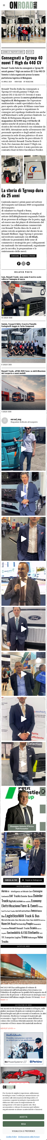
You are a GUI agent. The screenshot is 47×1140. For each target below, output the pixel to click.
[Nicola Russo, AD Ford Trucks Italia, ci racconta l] (23, 629)
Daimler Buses (27, 896)
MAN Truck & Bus (28, 915)
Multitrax (42, 920)
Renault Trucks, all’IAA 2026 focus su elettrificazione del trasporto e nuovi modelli (23, 372)
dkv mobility (27, 901)
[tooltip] (19, 263)
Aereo (4, 891)
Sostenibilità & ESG (17, 932)
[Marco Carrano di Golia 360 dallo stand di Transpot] (23, 719)
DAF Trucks (14, 896)
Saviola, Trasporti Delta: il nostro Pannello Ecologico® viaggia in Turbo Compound (18, 325)
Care (31, 891)
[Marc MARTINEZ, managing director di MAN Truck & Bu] (23, 494)
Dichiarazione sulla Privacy (29, 1137)
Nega (23, 1123)
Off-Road (11, 924)
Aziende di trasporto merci (13, 52)
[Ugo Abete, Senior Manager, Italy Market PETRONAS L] (23, 674)
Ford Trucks (11, 911)
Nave (4, 923)
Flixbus (40, 906)
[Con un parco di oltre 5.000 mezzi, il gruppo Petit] (23, 809)
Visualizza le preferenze (23, 1131)
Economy (36, 900)
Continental (5, 896)
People (29, 924)
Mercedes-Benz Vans (26, 920)
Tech (40, 933)
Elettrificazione (10, 905)
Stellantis (33, 932)
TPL (2, 937)
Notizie (30, 52)
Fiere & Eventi (29, 905)
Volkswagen (32, 937)
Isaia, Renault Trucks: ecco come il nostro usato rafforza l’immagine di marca (21, 278)
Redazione (29, 82)
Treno (24, 937)
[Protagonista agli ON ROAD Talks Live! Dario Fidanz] (23, 584)
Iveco (34, 910)
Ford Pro (4, 911)
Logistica (11, 915)
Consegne (15, 256)
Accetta (23, 1116)
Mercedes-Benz (13, 920)
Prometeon (5, 928)
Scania (33, 928)
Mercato (4, 919)
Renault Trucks (28, 256)
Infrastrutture (24, 910)
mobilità (37, 919)
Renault (12, 928)
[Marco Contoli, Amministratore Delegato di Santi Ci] (23, 854)
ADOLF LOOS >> (8, 1028)
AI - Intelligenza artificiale (18, 891)
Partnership (21, 924)
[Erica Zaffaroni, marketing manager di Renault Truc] (23, 449)
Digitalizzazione (16, 901)
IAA (16, 910)
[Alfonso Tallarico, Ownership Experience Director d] (23, 539)
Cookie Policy (11, 1137)
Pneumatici (37, 924)
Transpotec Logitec (13, 937)
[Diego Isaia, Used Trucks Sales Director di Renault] (23, 764)
